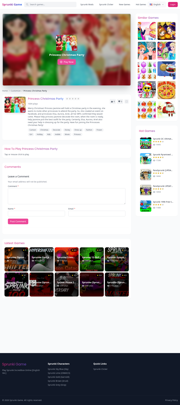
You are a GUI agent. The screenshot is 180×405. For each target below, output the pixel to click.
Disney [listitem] (67, 130)
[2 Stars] (70, 99)
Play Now (69, 61)
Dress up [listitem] (78, 130)
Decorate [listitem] (56, 130)
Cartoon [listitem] (33, 130)
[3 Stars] (73, 99)
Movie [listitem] (67, 134)
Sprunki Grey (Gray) (57, 384)
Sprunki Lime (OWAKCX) (59, 373)
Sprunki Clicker (106, 4)
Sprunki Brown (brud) (58, 381)
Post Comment (18, 221)
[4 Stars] (75, 99)
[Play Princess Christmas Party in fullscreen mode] (126, 101)
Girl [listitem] (31, 134)
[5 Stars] (78, 99)
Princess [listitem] (77, 134)
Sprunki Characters (58, 363)
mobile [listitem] (57, 134)
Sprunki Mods (87, 4)
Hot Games (141, 4)
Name (11, 208)
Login (173, 4)
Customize (16, 90)
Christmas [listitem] (44, 130)
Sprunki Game (12, 4)
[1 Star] (67, 99)
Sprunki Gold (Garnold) (58, 377)
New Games (124, 4)
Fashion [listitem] (89, 130)
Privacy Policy (171, 400)
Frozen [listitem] (99, 130)
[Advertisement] (90, 320)
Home (5, 90)
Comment (13, 186)
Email (71, 208)
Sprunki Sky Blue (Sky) (58, 369)
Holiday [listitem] (40, 134)
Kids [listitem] (48, 134)
